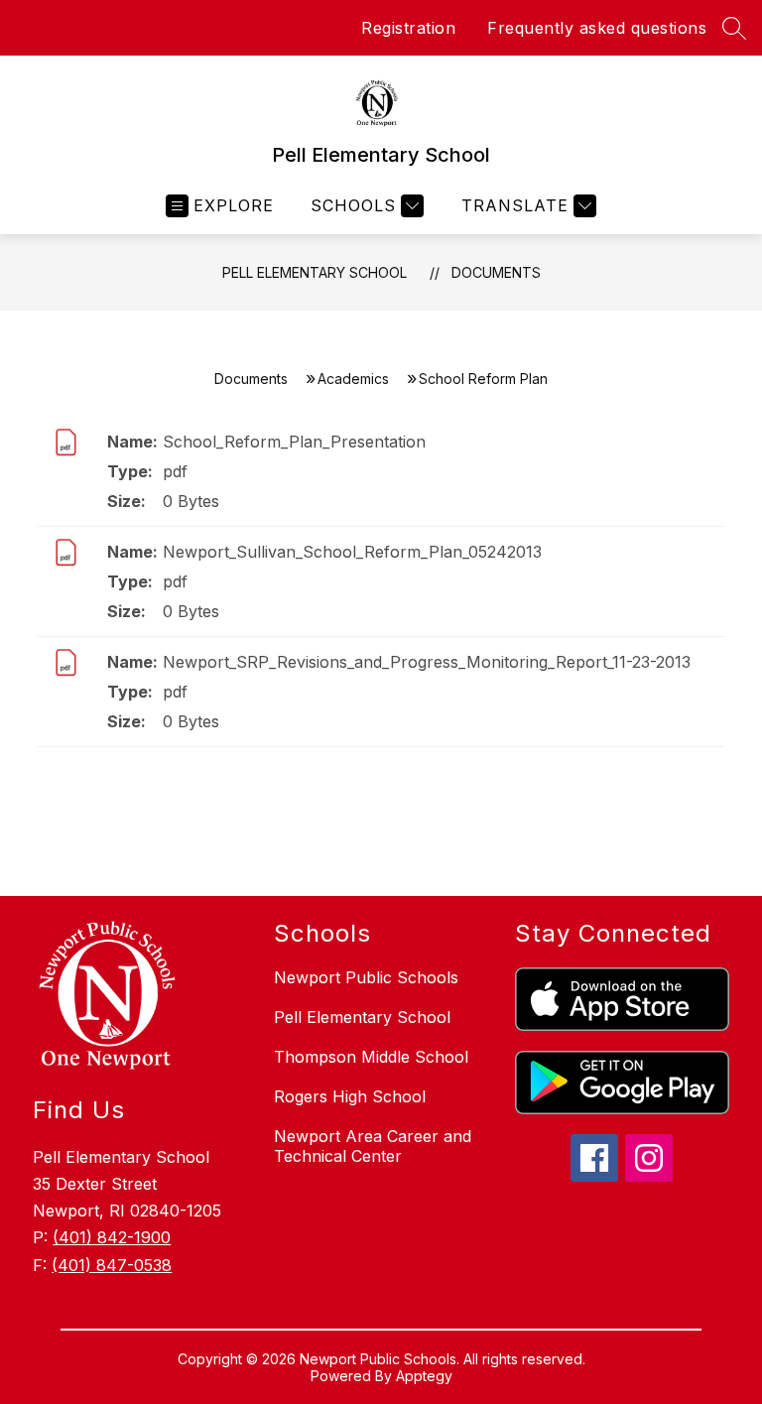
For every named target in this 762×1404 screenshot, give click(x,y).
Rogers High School (350, 1096)
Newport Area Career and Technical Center (372, 1146)
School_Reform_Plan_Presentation (294, 441)
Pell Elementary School (314, 272)
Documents (496, 272)
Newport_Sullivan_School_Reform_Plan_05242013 (352, 552)
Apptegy (424, 1375)
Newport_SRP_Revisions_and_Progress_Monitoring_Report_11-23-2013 (427, 662)
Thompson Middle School (371, 1057)
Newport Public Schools (366, 977)
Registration (408, 28)
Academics (353, 378)
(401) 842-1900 (112, 1237)
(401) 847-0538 (112, 1265)
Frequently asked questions (596, 28)
